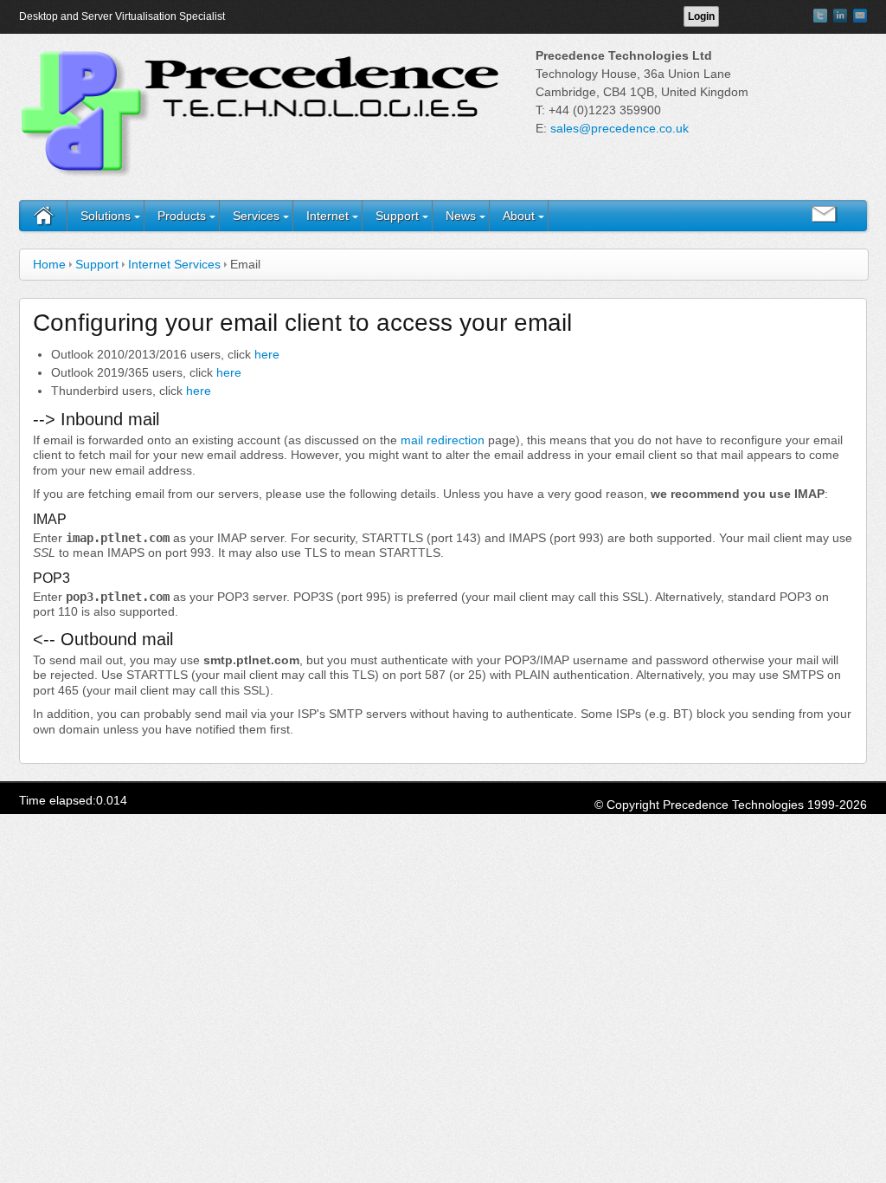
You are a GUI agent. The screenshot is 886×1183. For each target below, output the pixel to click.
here (266, 354)
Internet (327, 216)
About (519, 216)
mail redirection (443, 440)
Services (256, 216)
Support (397, 216)
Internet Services (174, 264)
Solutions (105, 216)
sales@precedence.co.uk (619, 128)
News (461, 216)
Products (181, 216)
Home (49, 264)
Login (701, 16)
